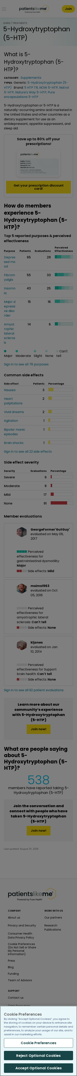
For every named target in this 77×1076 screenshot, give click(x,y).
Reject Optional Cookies (38, 1055)
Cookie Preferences (38, 1042)
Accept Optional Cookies (38, 1068)
